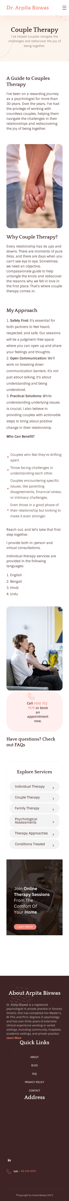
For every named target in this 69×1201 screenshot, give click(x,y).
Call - (17, 1171)
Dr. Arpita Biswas (27, 8)
